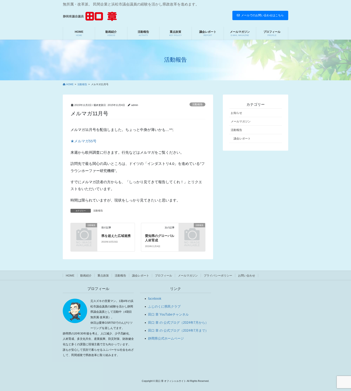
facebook (154, 298)
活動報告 (197, 104)
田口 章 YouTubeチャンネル (168, 314)
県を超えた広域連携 (116, 235)
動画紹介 (86, 275)
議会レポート (242, 138)
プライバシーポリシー (218, 275)
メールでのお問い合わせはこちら (262, 15)
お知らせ (236, 112)
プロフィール (163, 275)
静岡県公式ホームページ (166, 338)
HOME (70, 275)
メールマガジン (241, 121)
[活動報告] (84, 231)
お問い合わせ (246, 275)
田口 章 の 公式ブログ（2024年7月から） (178, 322)
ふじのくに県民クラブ (164, 306)
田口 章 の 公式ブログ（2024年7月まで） (178, 330)
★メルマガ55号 (83, 141)
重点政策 (103, 275)
